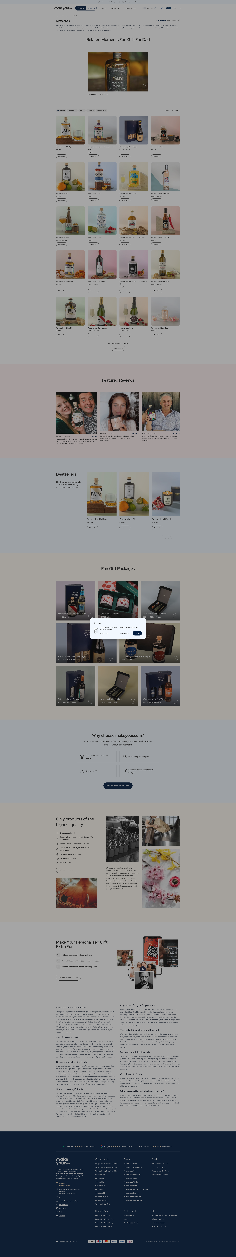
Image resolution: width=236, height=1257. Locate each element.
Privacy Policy (104, 633)
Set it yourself (124, 633)
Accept (137, 633)
